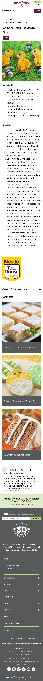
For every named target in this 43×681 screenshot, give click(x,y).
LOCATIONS (8, 597)
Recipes (12, 19)
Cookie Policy (18, 661)
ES (39, 4)
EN (36, 4)
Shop (6, 559)
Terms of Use (21, 664)
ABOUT (6, 604)
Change (37, 10)
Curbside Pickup (12, 565)
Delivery (9, 569)
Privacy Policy (8, 661)
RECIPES (7, 630)
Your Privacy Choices (18, 677)
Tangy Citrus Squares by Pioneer (21, 347)
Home (4, 19)
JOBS (6, 616)
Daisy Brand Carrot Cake (17, 455)
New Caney (15, 11)
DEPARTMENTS (9, 578)
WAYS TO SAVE (10, 590)
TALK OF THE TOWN (11, 623)
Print (6, 38)
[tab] (21, 559)
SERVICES (7, 584)
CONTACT (7, 610)
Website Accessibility (32, 661)
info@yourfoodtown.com (21, 654)
